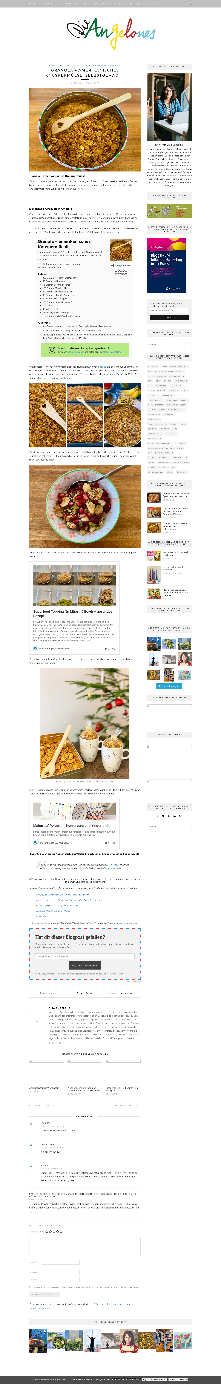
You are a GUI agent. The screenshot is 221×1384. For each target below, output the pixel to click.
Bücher (167, 381)
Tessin (186, 462)
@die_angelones (76, 352)
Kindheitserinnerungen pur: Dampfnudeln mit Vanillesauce (84, 1089)
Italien (183, 424)
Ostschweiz (171, 434)
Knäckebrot (42, 916)
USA (173, 467)
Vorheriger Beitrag (44, 1105)
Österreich (182, 472)
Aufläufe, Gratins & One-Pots (174, 366)
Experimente (168, 395)
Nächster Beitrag (127, 1105)
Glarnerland (154, 419)
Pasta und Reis (154, 438)
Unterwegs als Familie (108, 4)
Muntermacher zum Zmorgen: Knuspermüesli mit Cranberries (68, 900)
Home (32, 4)
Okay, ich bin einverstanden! (154, 1379)
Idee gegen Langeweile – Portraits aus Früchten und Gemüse (175, 592)
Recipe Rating (36, 1231)
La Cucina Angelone (125, 923)
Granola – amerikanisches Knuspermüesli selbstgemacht (175, 526)
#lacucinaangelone (112, 352)
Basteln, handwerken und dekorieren (166, 376)
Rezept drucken (122, 265)
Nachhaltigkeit (155, 434)
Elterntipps (153, 395)
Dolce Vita (173, 390)
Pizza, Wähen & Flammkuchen (161, 443)
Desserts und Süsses (157, 386)
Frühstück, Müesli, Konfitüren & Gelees (96, 65)
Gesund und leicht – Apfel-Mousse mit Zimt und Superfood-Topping (175, 511)
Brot (158, 381)
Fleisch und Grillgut (176, 405)
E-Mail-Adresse (33, 1270)
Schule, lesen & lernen (158, 458)
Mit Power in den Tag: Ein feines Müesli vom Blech (62, 894)
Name (33, 1262)
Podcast (155, 4)
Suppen (151, 462)
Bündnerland (181, 381)
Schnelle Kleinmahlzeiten (160, 453)
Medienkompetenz (168, 429)
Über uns (136, 4)
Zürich (170, 472)
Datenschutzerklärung (178, 1379)
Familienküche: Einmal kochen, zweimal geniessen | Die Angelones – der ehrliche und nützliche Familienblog (82, 1195)
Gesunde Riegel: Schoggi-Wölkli (53, 911)
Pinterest (114, 864)
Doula (184, 390)
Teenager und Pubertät (169, 462)
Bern (150, 381)
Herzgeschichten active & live (162, 424)
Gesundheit (169, 414)
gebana (102, 366)
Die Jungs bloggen (156, 390)
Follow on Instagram (169, 686)
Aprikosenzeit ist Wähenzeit (44, 1088)
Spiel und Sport (180, 458)
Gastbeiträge (154, 414)
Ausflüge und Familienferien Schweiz (166, 371)
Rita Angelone (123, 993)
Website (33, 1279)
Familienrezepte (76, 4)
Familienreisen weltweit (176, 400)
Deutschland (176, 386)
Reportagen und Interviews (161, 448)
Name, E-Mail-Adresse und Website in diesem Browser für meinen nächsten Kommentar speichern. (85, 1287)
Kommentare (48, 993)
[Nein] (217, 1379)
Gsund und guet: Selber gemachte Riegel (57, 905)
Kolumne (152, 429)
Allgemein (152, 366)
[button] (116, 270)
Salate (180, 448)
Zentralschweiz (155, 472)
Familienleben (49, 4)
